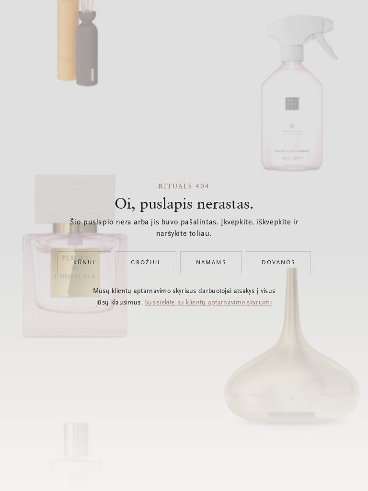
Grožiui (146, 263)
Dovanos (278, 263)
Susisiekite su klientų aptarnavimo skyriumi (208, 303)
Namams (211, 263)
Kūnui (84, 263)
